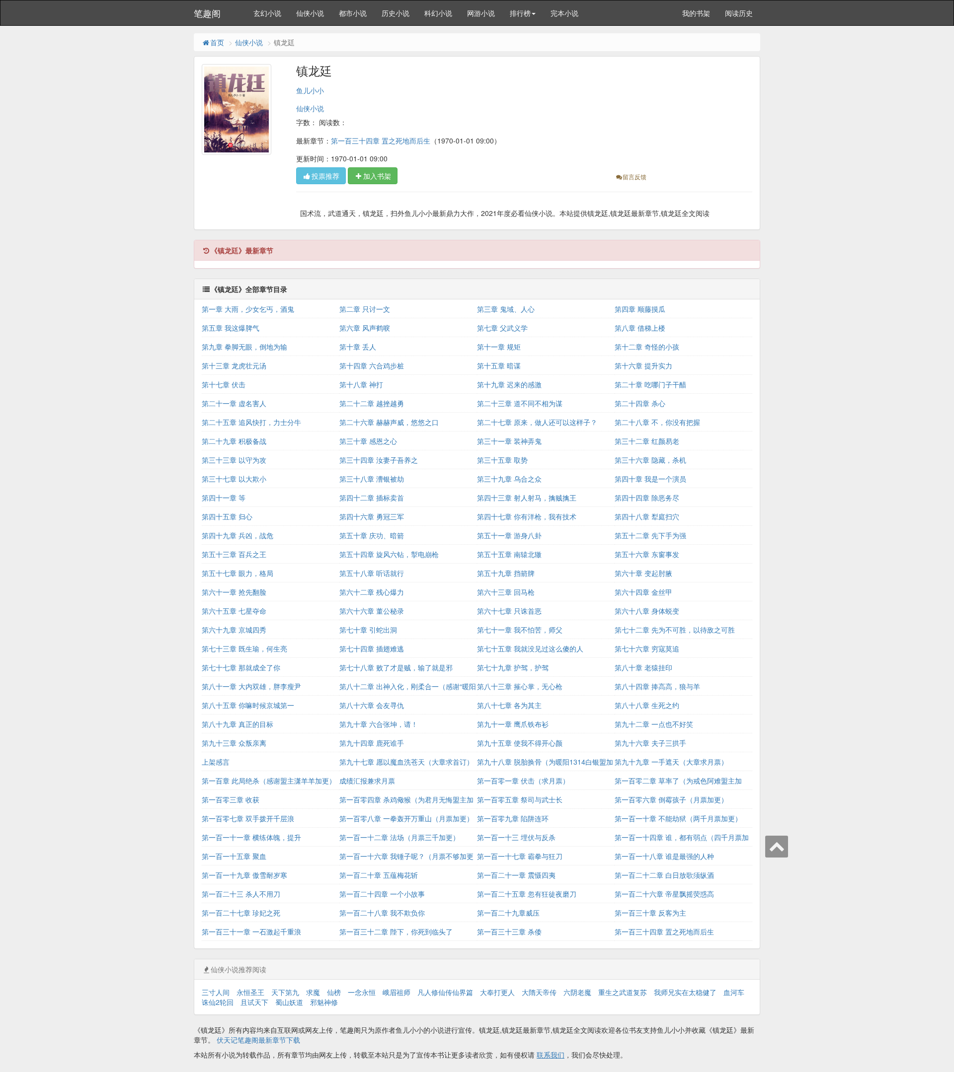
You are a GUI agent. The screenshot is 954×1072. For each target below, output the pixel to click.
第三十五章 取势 (502, 460)
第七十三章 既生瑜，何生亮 (244, 648)
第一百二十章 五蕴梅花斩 (378, 875)
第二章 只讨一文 (364, 309)
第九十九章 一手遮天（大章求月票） (671, 762)
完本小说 (564, 13)
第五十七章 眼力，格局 (237, 573)
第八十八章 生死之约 (647, 705)
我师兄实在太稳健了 (685, 992)
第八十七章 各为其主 (509, 705)
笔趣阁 (207, 12)
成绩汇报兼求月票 (367, 781)
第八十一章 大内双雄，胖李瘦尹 (251, 686)
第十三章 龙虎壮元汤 (234, 365)
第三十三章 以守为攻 (234, 460)
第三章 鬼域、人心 (506, 309)
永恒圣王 (250, 992)
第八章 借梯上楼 (640, 328)
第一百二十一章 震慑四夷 (516, 875)
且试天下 (254, 1002)
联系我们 (550, 1055)
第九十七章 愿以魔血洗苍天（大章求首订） (406, 762)
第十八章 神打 (361, 384)
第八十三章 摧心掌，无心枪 (519, 686)
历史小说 (395, 13)
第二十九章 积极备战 (234, 441)
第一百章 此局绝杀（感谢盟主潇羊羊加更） (269, 781)
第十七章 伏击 (223, 384)
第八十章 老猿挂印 (643, 667)
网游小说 (481, 13)
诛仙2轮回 (218, 1002)
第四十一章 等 (223, 497)
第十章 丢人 (357, 347)
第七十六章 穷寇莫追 (647, 648)
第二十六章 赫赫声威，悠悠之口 (389, 422)
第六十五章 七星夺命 (234, 611)
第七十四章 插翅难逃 (371, 648)
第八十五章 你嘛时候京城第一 (248, 705)
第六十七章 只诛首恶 (509, 611)
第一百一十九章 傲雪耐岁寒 (244, 875)
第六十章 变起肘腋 (643, 573)
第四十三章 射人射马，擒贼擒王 (526, 497)
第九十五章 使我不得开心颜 (519, 743)
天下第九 (285, 992)
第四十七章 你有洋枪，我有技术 (526, 516)
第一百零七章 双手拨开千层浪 (248, 818)
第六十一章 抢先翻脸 (234, 592)
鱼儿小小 (310, 90)
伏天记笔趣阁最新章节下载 (258, 1040)
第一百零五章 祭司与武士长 (519, 799)
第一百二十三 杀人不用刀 (241, 894)
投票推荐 (325, 176)
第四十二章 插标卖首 (371, 497)
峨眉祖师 (396, 992)
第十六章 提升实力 (643, 365)
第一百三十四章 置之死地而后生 (380, 140)
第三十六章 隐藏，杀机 (650, 460)
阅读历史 (739, 13)
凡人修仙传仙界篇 (445, 992)
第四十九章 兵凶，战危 (237, 535)
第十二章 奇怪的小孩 (647, 347)
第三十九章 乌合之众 (509, 479)
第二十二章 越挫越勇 (371, 403)
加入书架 (377, 176)
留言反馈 (634, 176)
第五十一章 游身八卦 (509, 535)
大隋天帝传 (539, 992)
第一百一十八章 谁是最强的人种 (664, 856)
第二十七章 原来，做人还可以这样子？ (537, 422)
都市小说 (353, 13)
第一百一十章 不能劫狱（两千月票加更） (678, 818)
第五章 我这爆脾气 (230, 328)
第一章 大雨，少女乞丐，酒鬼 (248, 309)
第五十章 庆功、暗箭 (371, 535)
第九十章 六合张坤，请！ (378, 724)
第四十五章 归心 (227, 516)
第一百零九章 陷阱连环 (513, 818)
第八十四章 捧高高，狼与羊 (657, 686)
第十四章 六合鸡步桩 (371, 365)
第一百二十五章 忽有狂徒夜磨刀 (526, 894)
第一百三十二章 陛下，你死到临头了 (396, 931)
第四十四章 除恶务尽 (647, 497)
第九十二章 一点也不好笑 (654, 724)
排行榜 (520, 13)
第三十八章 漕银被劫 (371, 479)
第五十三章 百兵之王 (234, 554)
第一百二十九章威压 (508, 913)
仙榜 (334, 992)
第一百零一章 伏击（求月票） (523, 781)
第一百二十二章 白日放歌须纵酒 (664, 875)
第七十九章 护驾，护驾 (513, 667)
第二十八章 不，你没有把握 (657, 422)
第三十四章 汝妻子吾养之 (378, 460)
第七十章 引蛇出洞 (368, 630)
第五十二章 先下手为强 (650, 535)
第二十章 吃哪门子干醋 (650, 384)
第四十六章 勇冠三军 (371, 516)
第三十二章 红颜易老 (647, 441)
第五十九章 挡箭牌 (506, 573)
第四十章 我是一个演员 (650, 479)
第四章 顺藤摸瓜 (640, 309)
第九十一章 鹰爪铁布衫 (513, 724)
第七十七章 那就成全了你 (241, 667)
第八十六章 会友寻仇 (371, 705)
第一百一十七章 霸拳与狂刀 (519, 856)
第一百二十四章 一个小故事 (382, 894)
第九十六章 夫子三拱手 (650, 743)
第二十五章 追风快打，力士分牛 (251, 422)
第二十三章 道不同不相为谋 (519, 403)
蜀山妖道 (289, 1002)
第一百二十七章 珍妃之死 (241, 913)
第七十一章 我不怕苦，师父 (519, 630)
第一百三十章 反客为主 (650, 913)
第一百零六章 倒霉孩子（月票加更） (671, 799)
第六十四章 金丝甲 (643, 592)
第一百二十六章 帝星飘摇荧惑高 (664, 894)
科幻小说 (438, 13)
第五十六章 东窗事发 (647, 554)
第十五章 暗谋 (499, 365)
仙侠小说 (310, 13)
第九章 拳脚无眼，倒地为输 (244, 347)
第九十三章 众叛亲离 (234, 743)
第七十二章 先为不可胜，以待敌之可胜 (675, 630)
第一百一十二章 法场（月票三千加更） (399, 837)
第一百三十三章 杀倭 (509, 931)
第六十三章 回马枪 (506, 592)
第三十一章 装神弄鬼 (509, 441)
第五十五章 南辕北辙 (509, 554)
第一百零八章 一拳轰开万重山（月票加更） (406, 818)
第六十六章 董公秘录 (371, 611)
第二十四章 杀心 (640, 403)
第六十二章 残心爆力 (371, 592)
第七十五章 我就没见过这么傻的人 (530, 648)
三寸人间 (216, 992)
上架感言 (216, 762)
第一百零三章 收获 (230, 799)
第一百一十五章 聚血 (234, 856)
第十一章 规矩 (499, 347)
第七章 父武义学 (502, 328)
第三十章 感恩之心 (368, 441)
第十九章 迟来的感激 (509, 384)
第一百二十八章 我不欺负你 (382, 913)
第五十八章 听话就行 (371, 573)
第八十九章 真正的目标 (237, 724)
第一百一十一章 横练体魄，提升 (251, 837)
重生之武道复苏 (622, 992)
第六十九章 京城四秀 (234, 630)
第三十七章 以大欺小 (234, 479)
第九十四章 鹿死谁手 (371, 743)
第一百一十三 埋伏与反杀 (516, 837)
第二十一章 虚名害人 (234, 403)
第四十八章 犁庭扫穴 (647, 516)
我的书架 (696, 13)
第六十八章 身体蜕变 (647, 611)
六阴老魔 (577, 992)
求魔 (313, 992)
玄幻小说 (267, 13)
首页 (217, 42)
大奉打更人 (497, 992)
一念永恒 (362, 992)
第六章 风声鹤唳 (364, 328)
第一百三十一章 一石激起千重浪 (251, 931)
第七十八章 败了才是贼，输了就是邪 (396, 667)
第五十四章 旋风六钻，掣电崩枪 (389, 554)
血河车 (733, 992)
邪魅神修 (324, 1002)
